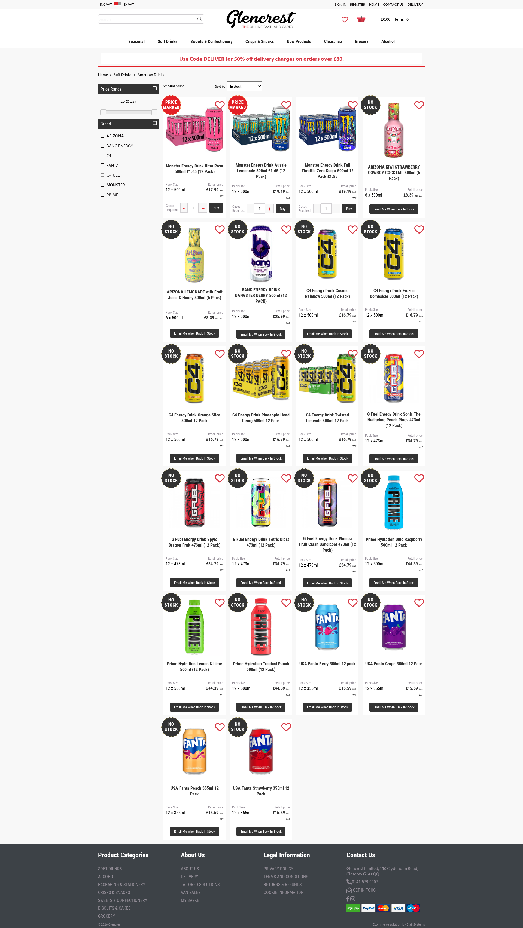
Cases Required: (172, 208)
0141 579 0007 (365, 881)
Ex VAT (128, 4)
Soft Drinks (167, 41)
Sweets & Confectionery (211, 41)
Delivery (415, 4)
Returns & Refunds (283, 884)
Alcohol (388, 41)
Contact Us (393, 4)
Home (374, 4)
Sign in (340, 4)
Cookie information (284, 892)
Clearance (333, 41)
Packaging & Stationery (121, 884)
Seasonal (136, 41)
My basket (191, 900)
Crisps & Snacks (259, 41)
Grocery (361, 41)
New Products (299, 41)
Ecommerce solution (387, 924)
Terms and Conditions (286, 876)
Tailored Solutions (200, 884)
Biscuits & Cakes (114, 908)
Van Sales (190, 892)
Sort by (220, 86)
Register (357, 4)
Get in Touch (365, 890)
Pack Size (172, 184)
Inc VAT (106, 4)
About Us (190, 868)
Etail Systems (416, 924)
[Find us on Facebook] (347, 898)
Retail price (215, 184)
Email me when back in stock (394, 209)
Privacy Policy (278, 868)
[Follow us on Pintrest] (352, 898)
